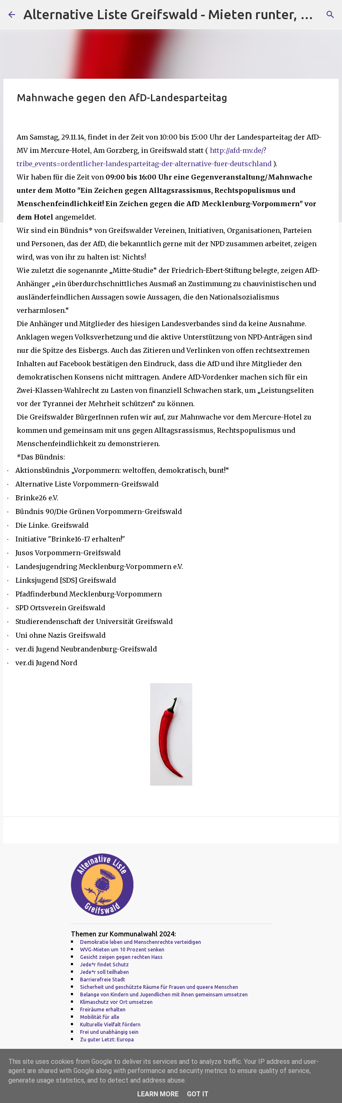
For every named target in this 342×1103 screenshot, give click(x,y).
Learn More (158, 1094)
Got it (198, 1094)
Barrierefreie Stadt (102, 979)
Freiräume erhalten (103, 1009)
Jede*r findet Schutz (104, 964)
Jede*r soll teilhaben (104, 972)
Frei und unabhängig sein (109, 1032)
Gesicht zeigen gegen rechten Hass (121, 957)
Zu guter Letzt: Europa (107, 1039)
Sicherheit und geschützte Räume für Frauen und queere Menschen (159, 987)
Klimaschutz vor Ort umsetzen (116, 1002)
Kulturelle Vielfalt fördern (110, 1024)
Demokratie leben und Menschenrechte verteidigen (140, 942)
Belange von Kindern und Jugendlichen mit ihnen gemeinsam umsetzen (164, 994)
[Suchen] (330, 15)
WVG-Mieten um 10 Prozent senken (122, 949)
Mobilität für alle (99, 1017)
